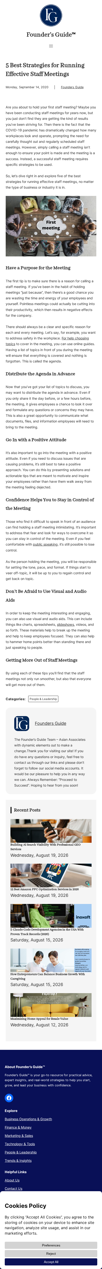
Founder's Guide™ (51, 35)
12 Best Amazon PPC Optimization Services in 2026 (44, 889)
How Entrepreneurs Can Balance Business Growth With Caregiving (47, 976)
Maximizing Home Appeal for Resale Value (39, 1019)
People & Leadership (43, 699)
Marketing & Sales (19, 1136)
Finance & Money (18, 1127)
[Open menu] (51, 46)
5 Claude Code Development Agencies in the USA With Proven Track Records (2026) (47, 932)
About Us (12, 1180)
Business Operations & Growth (28, 1119)
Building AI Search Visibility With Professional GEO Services (45, 847)
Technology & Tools (20, 1144)
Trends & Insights (18, 1160)
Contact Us (13, 1188)
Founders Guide (72, 87)
